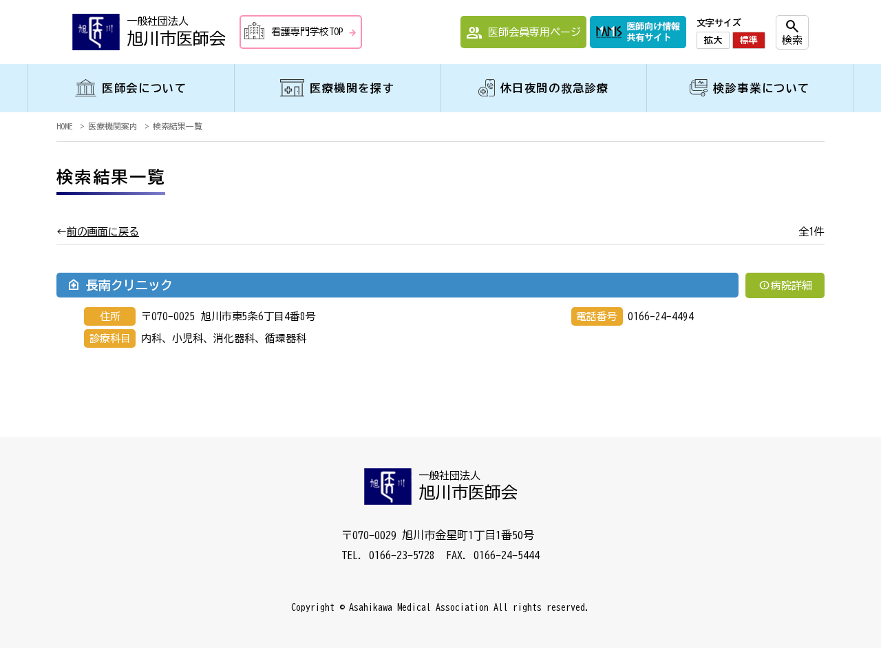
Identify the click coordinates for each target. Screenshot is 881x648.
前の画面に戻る (103, 232)
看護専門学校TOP (314, 32)
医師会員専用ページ (523, 33)
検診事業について (761, 88)
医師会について (144, 88)
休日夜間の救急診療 (554, 88)
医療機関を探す (352, 88)
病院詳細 (785, 284)
